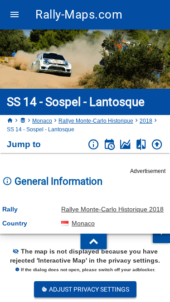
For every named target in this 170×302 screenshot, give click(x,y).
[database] (22, 121)
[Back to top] (157, 145)
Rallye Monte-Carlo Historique (95, 121)
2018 (146, 121)
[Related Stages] (141, 145)
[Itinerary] (109, 145)
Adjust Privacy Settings (88, 289)
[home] (10, 121)
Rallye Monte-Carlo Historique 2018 (112, 209)
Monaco (42, 121)
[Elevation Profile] (125, 145)
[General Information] (94, 145)
